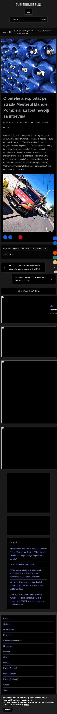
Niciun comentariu (41, 122)
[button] (5, 237)
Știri (7, 127)
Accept (8, 710)
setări (26, 705)
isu (46, 249)
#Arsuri (16, 249)
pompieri (8, 254)
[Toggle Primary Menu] (28, 12)
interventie (36, 249)
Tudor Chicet (24, 122)
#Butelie (25, 249)
